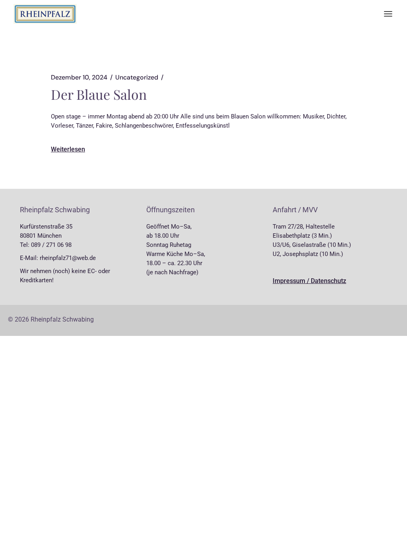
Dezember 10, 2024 (79, 77)
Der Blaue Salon (99, 94)
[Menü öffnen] (388, 14)
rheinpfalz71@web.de (68, 258)
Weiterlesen (68, 149)
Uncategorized (136, 77)
